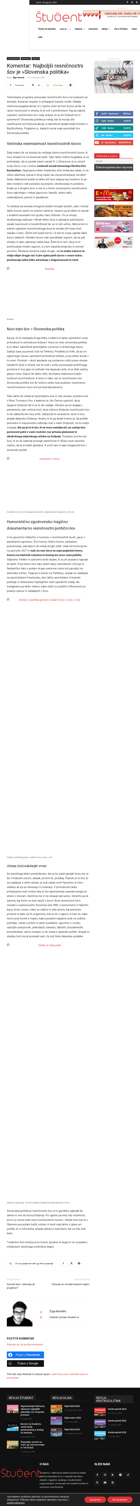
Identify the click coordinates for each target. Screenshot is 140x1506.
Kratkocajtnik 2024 (117, 1409)
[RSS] (137, 2)
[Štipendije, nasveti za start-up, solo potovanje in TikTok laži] (12, 1445)
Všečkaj (127, 113)
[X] (71, 1263)
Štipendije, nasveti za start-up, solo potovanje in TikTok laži (32, 1445)
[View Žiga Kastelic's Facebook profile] (41, 1312)
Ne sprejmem (120, 1499)
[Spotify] (120, 1475)
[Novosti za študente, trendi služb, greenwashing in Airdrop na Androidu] (12, 1427)
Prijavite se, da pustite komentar (25, 1344)
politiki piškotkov (16, 1502)
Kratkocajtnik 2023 (117, 1421)
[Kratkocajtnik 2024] (100, 1412)
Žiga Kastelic (19, 77)
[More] (70, 85)
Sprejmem (95, 1499)
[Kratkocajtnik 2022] (100, 1435)
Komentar (26, 58)
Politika (36, 58)
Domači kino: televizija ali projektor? (21, 1286)
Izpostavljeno (13, 58)
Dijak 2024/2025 (72, 1429)
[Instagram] (132, 2)
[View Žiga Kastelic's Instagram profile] (41, 1317)
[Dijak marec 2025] (56, 1420)
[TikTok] (128, 1475)
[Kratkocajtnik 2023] (100, 1423)
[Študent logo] (59, 16)
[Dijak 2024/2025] (56, 1432)
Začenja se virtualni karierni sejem (70, 1284)
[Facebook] (127, 2)
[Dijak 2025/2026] (56, 1409)
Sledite (127, 121)
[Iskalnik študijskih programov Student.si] (113, 92)
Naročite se (125, 142)
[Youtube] (105, 1483)
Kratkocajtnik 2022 (117, 1432)
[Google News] (113, 1483)
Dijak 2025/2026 (72, 1406)
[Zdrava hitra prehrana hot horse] (113, 218)
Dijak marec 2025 (72, 1418)
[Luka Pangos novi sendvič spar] (113, 250)
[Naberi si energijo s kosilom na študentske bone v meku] (113, 203)
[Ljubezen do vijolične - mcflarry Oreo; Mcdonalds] (113, 234)
